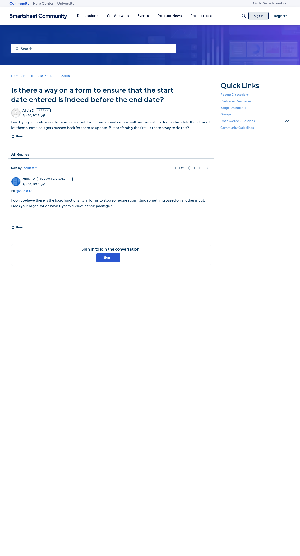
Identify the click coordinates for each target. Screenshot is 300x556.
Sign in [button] (108, 257)
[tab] (20, 154)
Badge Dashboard (233, 108)
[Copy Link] (43, 115)
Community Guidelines (237, 128)
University (65, 3)
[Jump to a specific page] (207, 168)
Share (17, 136)
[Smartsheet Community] (38, 16)
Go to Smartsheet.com (272, 3)
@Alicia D (24, 191)
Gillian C (28, 179)
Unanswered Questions (254, 121)
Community (19, 3)
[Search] (244, 16)
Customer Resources (235, 101)
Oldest (29, 168)
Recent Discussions (234, 94)
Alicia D (28, 111)
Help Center (43, 3)
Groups (225, 114)
